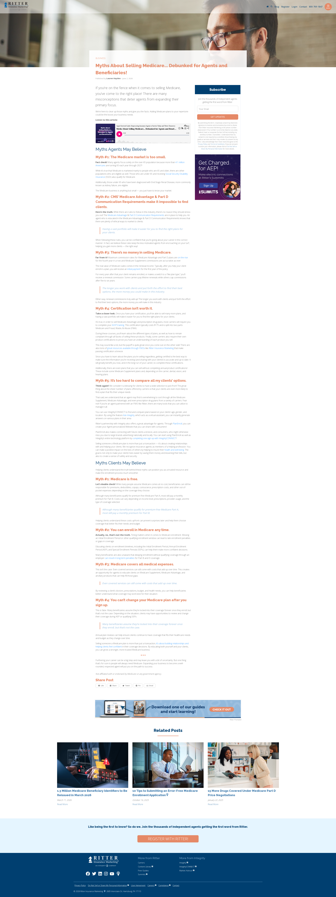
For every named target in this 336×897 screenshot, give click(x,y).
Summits (142, 874)
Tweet (127, 685)
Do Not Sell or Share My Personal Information (219, 147)
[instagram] (106, 875)
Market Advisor (186, 870)
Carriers (141, 862)
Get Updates (218, 116)
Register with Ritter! (168, 838)
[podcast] (118, 875)
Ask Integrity (128, 415)
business (101, 58)
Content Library (144, 866)
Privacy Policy (202, 144)
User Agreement (138, 885)
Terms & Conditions (218, 144)
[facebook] (87, 875)
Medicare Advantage (117, 215)
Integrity (182, 862)
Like (102, 685)
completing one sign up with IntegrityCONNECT (154, 438)
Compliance (163, 885)
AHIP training (118, 325)
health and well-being (174, 449)
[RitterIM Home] (267, 6)
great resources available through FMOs (126, 348)
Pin (139, 685)
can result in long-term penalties (119, 558)
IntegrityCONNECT (187, 866)
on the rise (183, 257)
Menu (328, 8)
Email (151, 685)
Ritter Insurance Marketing (161, 348)
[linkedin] (100, 875)
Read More (62, 804)
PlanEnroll (177, 423)
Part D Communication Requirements (147, 215)
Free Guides (143, 870)
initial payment (133, 269)
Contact (176, 885)
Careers (151, 885)
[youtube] (112, 875)
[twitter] (94, 875)
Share (114, 685)
